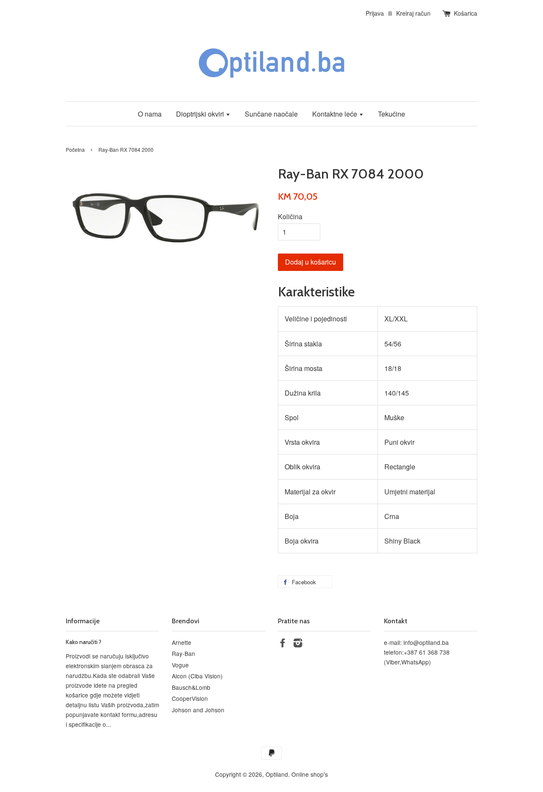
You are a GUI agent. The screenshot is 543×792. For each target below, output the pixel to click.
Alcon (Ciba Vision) (197, 676)
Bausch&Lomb (191, 687)
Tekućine (391, 114)
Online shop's (309, 774)
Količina (290, 216)
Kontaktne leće (335, 114)
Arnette (181, 642)
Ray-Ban (183, 653)
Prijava (375, 13)
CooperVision (190, 698)
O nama (150, 114)
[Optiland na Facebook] (282, 644)
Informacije (83, 621)
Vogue (180, 665)
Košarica (465, 13)
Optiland (277, 774)
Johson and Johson (198, 710)
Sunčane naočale (271, 114)
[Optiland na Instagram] (297, 644)
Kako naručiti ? (83, 642)
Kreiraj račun (413, 13)
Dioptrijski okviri (201, 114)
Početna (75, 149)
